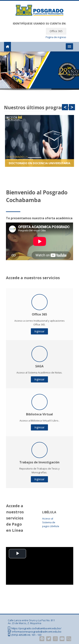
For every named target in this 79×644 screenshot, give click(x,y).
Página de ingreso (56, 37)
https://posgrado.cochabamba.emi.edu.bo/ (36, 628)
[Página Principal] (39, 11)
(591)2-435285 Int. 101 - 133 (26, 634)
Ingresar (39, 331)
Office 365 (56, 31)
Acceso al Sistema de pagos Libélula (50, 522)
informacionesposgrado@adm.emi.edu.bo (36, 631)
